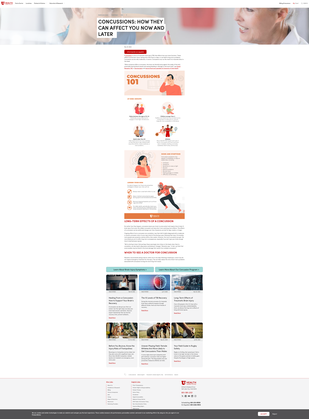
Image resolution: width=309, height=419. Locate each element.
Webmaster (136, 408)
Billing (109, 390)
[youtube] (189, 396)
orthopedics (169, 374)
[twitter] (182, 396)
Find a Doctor (19, 3)
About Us (110, 385)
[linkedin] (192, 396)
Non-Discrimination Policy (139, 404)
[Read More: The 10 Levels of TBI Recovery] (154, 282)
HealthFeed (114, 15)
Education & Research (56, 3)
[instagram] (195, 396)
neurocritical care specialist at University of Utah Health (161, 68)
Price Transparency (138, 385)
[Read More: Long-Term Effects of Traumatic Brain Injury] (187, 282)
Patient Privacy (137, 390)
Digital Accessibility (138, 397)
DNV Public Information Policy (141, 401)
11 (126, 15)
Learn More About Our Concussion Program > (179, 269)
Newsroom (110, 401)
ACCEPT (264, 414)
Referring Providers (113, 404)
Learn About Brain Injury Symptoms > (130, 269)
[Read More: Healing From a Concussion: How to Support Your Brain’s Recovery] (122, 282)
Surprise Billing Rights (138, 406)
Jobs (109, 394)
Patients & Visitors (39, 3)
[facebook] (186, 396)
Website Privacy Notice (139, 399)
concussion (132, 374)
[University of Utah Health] (7, 3)
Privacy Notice (36, 415)
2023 (122, 15)
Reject (274, 414)
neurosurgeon (138, 68)
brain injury (141, 374)
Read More (112, 318)
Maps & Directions (112, 399)
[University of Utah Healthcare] (192, 383)
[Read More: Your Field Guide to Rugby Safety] (187, 330)
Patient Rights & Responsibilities (141, 387)
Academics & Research (114, 387)
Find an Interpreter (113, 392)
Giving (109, 397)
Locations (29, 3)
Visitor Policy (136, 392)
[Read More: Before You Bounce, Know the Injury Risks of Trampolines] (122, 330)
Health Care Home (103, 15)
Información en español (135, 52)
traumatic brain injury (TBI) (154, 374)
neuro (176, 374)
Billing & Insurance (284, 3)
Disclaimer (135, 394)
